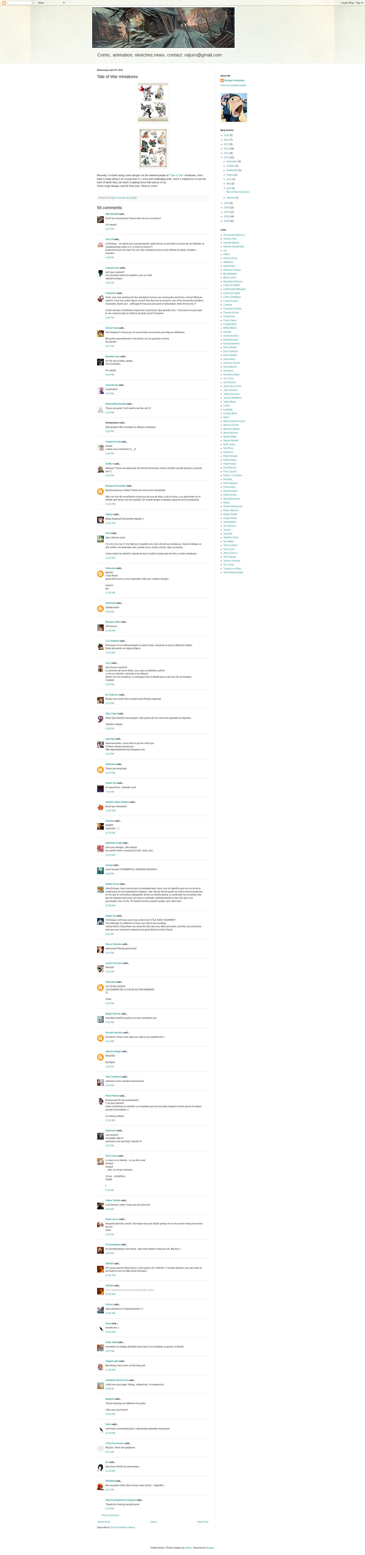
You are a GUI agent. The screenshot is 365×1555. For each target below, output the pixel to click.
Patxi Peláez (229, 463)
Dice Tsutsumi (230, 351)
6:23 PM (110, 754)
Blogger (210, 1547)
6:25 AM (110, 1066)
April (229, 188)
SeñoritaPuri (229, 522)
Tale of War (176, 175)
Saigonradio (112, 1361)
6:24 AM (110, 934)
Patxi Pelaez (112, 1095)
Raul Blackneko (231, 498)
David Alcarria (230, 339)
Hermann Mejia (231, 374)
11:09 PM (110, 1370)
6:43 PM (110, 393)
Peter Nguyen (230, 483)
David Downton (231, 343)
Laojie (226, 405)
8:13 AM (110, 1508)
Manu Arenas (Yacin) (234, 421)
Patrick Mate (229, 460)
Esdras (109, 1304)
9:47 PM (110, 1351)
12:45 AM (110, 773)
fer (107, 1462)
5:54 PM (110, 1003)
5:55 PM (110, 283)
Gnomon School (231, 363)
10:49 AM (110, 1433)
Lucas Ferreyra (114, 963)
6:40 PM (110, 374)
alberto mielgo (113, 1051)
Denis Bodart (230, 347)
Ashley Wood (230, 258)
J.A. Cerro (228, 378)
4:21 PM (110, 1041)
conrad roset (112, 268)
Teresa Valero (230, 545)
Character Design (232, 308)
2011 (227, 153)
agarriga (110, 739)
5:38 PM (110, 257)
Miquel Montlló (231, 440)
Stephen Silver (231, 537)
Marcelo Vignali (231, 429)
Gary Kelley (229, 359)
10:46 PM (110, 1275)
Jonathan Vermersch (117, 1380)
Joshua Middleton (232, 397)
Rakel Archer (230, 494)
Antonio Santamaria (233, 246)
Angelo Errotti (113, 441)
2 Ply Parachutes (115, 1443)
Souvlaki (227, 533)
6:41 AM (110, 1452)
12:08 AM (110, 905)
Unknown (111, 568)
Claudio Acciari (231, 312)
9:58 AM (110, 1388)
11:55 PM (110, 558)
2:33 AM (110, 1190)
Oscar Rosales (114, 944)
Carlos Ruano (230, 301)
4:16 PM (110, 953)
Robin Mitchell (230, 510)
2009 (227, 203)
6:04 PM (110, 1489)
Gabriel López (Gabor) (117, 802)
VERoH (109, 1263)
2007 (227, 212)
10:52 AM (110, 1313)
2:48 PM (110, 684)
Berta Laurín (229, 277)
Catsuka (227, 304)
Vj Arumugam (113, 1244)
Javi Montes (229, 382)
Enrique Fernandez (116, 486)
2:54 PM (110, 1085)
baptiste (110, 1399)
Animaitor (111, 293)
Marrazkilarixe (230, 432)
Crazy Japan (229, 320)
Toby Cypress (230, 553)
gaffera (188, 1547)
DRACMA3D (229, 328)
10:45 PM (110, 1332)
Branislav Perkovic (233, 281)
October (231, 166)
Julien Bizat (229, 401)
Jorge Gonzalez (231, 394)
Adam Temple (113, 1200)
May (229, 183)
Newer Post (104, 1522)
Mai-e (226, 417)
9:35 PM (110, 475)
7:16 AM (110, 791)
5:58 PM (110, 728)
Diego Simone (113, 1013)
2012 (227, 148)
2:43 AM (110, 1234)
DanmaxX (111, 1130)
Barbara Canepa (232, 270)
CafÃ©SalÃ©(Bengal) (234, 289)
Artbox (226, 254)
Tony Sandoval (113, 1076)
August (230, 174)
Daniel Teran (112, 884)
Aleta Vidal (111, 1342)
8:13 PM (110, 412)
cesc (108, 663)
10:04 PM (110, 504)
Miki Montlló (112, 214)
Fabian (109, 514)
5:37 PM (110, 229)
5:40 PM (110, 1022)
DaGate (227, 332)
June (229, 179)
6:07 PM (110, 346)
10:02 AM (110, 630)
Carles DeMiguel (232, 297)
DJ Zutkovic (112, 694)
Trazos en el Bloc (232, 568)
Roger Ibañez (230, 514)
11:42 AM (110, 652)
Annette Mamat (231, 242)
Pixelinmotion (230, 491)
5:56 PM (110, 317)
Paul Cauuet (229, 471)
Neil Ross (228, 448)
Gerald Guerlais (114, 1032)
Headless (228, 370)
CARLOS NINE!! (231, 285)
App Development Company (121, 1500)
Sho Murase (229, 525)
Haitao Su (111, 915)
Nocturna (228, 452)
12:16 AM (110, 855)
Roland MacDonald (116, 404)
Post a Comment (110, 1515)
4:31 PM (110, 971)
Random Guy (113, 356)
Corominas (229, 316)
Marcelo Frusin (231, 425)
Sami (108, 1323)
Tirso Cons (111, 1156)
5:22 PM (110, 703)
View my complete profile (233, 85)
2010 (227, 157)
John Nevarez (230, 390)
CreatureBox (229, 324)
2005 (227, 221)
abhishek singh (114, 843)
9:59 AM (110, 611)
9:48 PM (110, 873)
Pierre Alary (229, 487)
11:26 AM (110, 1120)
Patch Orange (230, 456)
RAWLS (110, 463)
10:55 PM (110, 523)
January (231, 197)
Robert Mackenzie (232, 506)
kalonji (109, 865)
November (232, 161)
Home (154, 1522)
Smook (227, 529)
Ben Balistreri (230, 273)
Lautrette (227, 409)
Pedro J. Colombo (232, 475)
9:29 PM (110, 453)
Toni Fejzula (229, 556)
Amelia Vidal (229, 238)
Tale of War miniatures (237, 192)
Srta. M (109, 239)
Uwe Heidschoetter (233, 572)
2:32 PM (110, 1145)
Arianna (110, 821)
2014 (227, 139)
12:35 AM (110, 592)
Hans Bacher (230, 366)
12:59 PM (110, 810)
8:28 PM (110, 431)
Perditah (227, 479)
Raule (226, 502)
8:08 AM (110, 1209)
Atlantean (228, 262)
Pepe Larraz (112, 1219)
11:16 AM (110, 833)
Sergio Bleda (230, 518)
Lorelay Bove (230, 413)
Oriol (108, 533)
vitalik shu (111, 783)
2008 (227, 207)
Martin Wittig (229, 436)
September (233, 170)
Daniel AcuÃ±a (231, 335)
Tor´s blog (228, 564)
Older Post (202, 1522)
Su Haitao (228, 541)
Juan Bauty (112, 385)
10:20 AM (110, 1414)
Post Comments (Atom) (123, 1527)
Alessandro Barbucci (234, 235)
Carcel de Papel (231, 293)
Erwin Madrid (230, 355)
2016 (227, 135)
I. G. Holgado (112, 641)
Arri (225, 250)
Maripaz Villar (113, 622)
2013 (227, 144)
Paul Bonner (229, 467)
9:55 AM (110, 1253)
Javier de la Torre (232, 386)
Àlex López (111, 713)
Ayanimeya (229, 266)
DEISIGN (110, 1481)
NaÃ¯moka (229, 444)
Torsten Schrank (231, 560)
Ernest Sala (112, 328)
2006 (227, 216)
